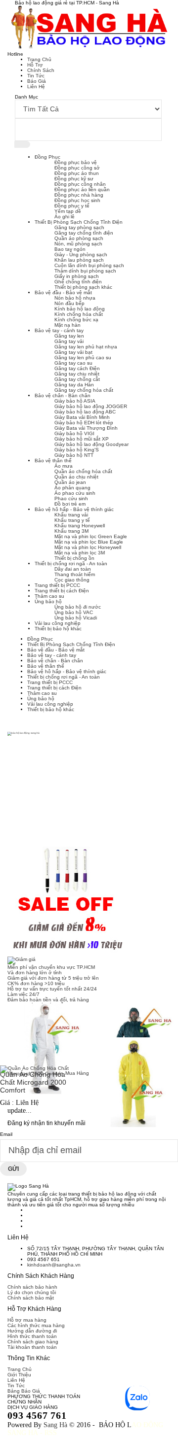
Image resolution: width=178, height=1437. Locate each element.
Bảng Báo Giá (23, 1391)
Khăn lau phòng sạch (79, 260)
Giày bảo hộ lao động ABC (85, 411)
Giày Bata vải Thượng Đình (86, 428)
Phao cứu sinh (71, 498)
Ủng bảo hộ (48, 601)
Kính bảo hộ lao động (79, 308)
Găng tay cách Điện (77, 368)
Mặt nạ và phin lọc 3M (79, 552)
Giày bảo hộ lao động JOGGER (90, 406)
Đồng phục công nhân (80, 184)
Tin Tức (35, 75)
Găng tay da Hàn (74, 384)
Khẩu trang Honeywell (79, 525)
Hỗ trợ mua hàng (26, 1320)
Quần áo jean (70, 482)
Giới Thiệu (19, 1374)
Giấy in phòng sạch (76, 276)
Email (6, 1134)
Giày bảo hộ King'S (76, 449)
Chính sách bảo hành (32, 1287)
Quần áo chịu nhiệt (76, 476)
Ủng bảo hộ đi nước (77, 607)
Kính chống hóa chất (78, 314)
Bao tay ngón (70, 249)
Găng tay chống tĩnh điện (83, 233)
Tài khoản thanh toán (32, 1347)
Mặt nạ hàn (67, 325)
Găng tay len (69, 336)
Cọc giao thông (71, 579)
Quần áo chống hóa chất (83, 471)
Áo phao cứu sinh (74, 493)
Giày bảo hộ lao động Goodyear (91, 444)
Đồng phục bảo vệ (75, 162)
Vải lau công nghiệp (58, 623)
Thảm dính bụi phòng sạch (85, 271)
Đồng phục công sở (77, 168)
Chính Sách (40, 70)
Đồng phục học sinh (77, 200)
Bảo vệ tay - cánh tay (59, 330)
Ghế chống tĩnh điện (78, 281)
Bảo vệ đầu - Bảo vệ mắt (63, 292)
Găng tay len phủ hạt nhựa (85, 346)
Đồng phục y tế (71, 205)
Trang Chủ (39, 59)
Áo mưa (63, 466)
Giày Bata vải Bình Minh (82, 417)
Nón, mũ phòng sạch (78, 243)
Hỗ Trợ (35, 65)
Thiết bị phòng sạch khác (83, 287)
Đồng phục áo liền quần (82, 189)
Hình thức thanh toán (32, 1336)
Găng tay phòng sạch (79, 227)
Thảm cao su (49, 596)
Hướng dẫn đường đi (32, 1331)
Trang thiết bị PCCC (57, 585)
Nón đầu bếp (69, 303)
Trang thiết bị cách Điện (62, 590)
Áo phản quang (72, 487)
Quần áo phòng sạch (78, 238)
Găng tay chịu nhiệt (76, 373)
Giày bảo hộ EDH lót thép (83, 422)
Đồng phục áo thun (76, 173)
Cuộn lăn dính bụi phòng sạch (89, 265)
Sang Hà (55, 1425)
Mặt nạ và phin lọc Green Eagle (90, 536)
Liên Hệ (36, 86)
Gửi (13, 1168)
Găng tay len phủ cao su (82, 357)
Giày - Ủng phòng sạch (80, 254)
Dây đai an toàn (72, 569)
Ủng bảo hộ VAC (73, 612)
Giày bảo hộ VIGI (74, 433)
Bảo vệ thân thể (53, 460)
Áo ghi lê (64, 216)
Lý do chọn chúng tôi (31, 1292)
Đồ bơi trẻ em (70, 504)
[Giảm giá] (89, 960)
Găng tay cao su (73, 363)
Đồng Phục (47, 157)
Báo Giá (36, 81)
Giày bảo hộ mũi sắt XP (81, 439)
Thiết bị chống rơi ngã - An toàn (71, 563)
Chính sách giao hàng (32, 1341)
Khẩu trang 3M (71, 531)
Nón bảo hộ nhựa (74, 298)
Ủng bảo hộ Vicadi (75, 617)
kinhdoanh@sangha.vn (54, 1264)
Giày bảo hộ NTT (73, 455)
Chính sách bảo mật (30, 1297)
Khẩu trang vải (71, 514)
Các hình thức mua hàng (36, 1325)
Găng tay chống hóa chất (83, 390)
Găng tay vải (69, 341)
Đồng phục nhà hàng (78, 195)
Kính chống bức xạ (76, 319)
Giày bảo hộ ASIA (74, 401)
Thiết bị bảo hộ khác (58, 628)
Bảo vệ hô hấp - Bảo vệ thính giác (74, 509)
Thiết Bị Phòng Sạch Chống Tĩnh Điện (79, 222)
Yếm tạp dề (67, 211)
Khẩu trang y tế (72, 520)
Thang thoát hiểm (74, 574)
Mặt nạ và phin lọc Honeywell (87, 547)
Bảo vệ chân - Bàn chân (62, 395)
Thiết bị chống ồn (74, 558)
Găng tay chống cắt (77, 379)
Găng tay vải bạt (73, 352)
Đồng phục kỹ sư (73, 178)
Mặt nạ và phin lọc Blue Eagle (88, 542)
